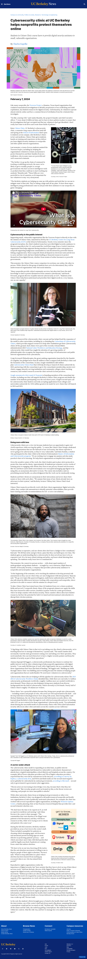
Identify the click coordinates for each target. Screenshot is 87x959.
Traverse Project (36, 105)
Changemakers (26, 929)
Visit (46, 944)
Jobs (46, 947)
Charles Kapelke (20, 44)
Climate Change (27, 930)
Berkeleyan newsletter (50, 929)
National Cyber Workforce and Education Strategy (44, 348)
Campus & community (17, 15)
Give (46, 948)
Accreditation (48, 950)
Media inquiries (48, 930)
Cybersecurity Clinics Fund (23, 365)
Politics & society (29, 15)
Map (68, 947)
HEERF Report (48, 951)
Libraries (69, 929)
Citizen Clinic (20, 128)
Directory (69, 945)
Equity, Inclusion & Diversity (73, 930)
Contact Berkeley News (7, 933)
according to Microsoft (61, 781)
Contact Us (47, 953)
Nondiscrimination (71, 950)
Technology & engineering (49, 15)
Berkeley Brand (70, 933)
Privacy (68, 951)
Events (46, 945)
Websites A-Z (70, 944)
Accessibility (69, 948)
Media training (4, 932)
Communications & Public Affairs (74, 932)
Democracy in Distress (28, 932)
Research (38, 15)
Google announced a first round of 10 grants (26, 375)
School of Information (31, 133)
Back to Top (82, 956)
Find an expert (4, 930)
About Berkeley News (6, 929)
